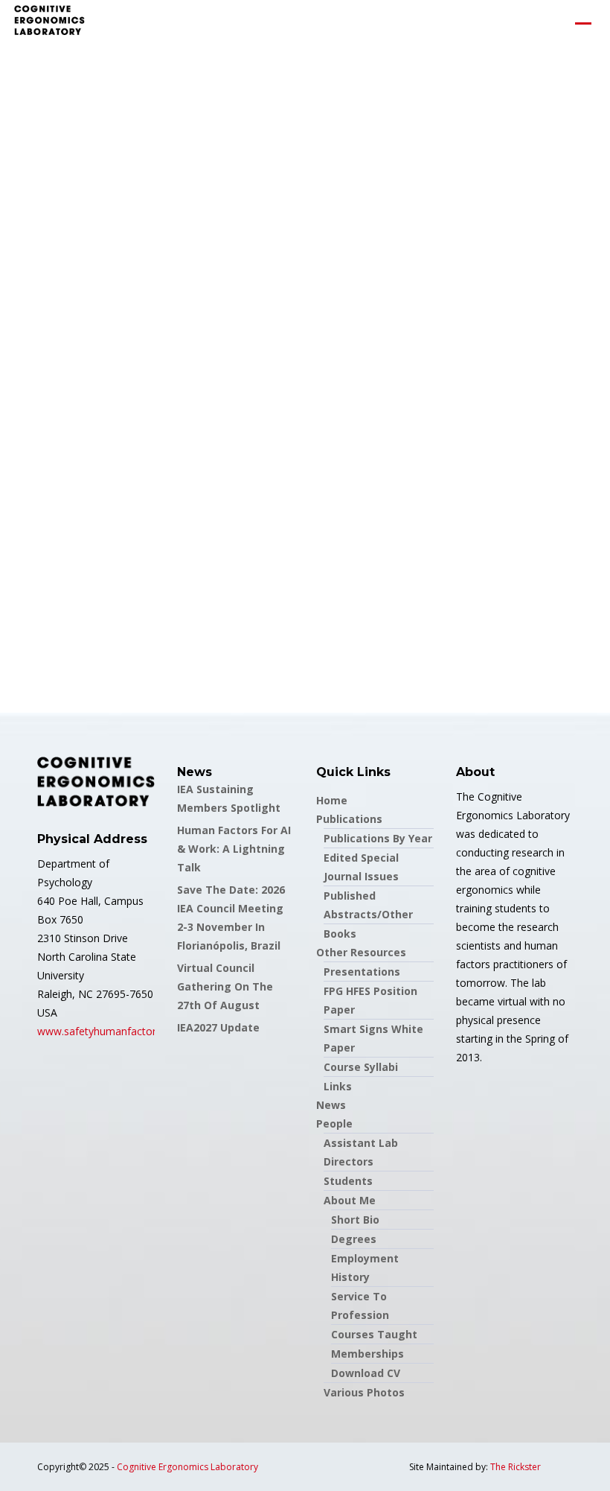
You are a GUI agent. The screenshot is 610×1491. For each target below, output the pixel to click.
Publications (349, 819)
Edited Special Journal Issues (361, 867)
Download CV (365, 1373)
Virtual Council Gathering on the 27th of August (225, 986)
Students (348, 1181)
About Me (350, 1200)
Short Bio (355, 1219)
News (331, 1105)
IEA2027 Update (218, 1027)
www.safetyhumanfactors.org (108, 1031)
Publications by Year (378, 838)
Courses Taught (374, 1334)
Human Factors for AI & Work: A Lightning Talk (234, 848)
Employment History (365, 1267)
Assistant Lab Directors (361, 1152)
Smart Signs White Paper (373, 1038)
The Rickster (515, 1466)
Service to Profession (360, 1305)
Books (340, 933)
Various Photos (364, 1392)
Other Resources (361, 952)
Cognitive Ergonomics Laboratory (187, 1466)
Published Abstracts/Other (368, 904)
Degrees (353, 1239)
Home (331, 800)
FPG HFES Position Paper (370, 1000)
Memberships (367, 1354)
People (334, 1123)
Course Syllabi (361, 1067)
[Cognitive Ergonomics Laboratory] (49, 23)
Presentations (362, 971)
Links (338, 1086)
